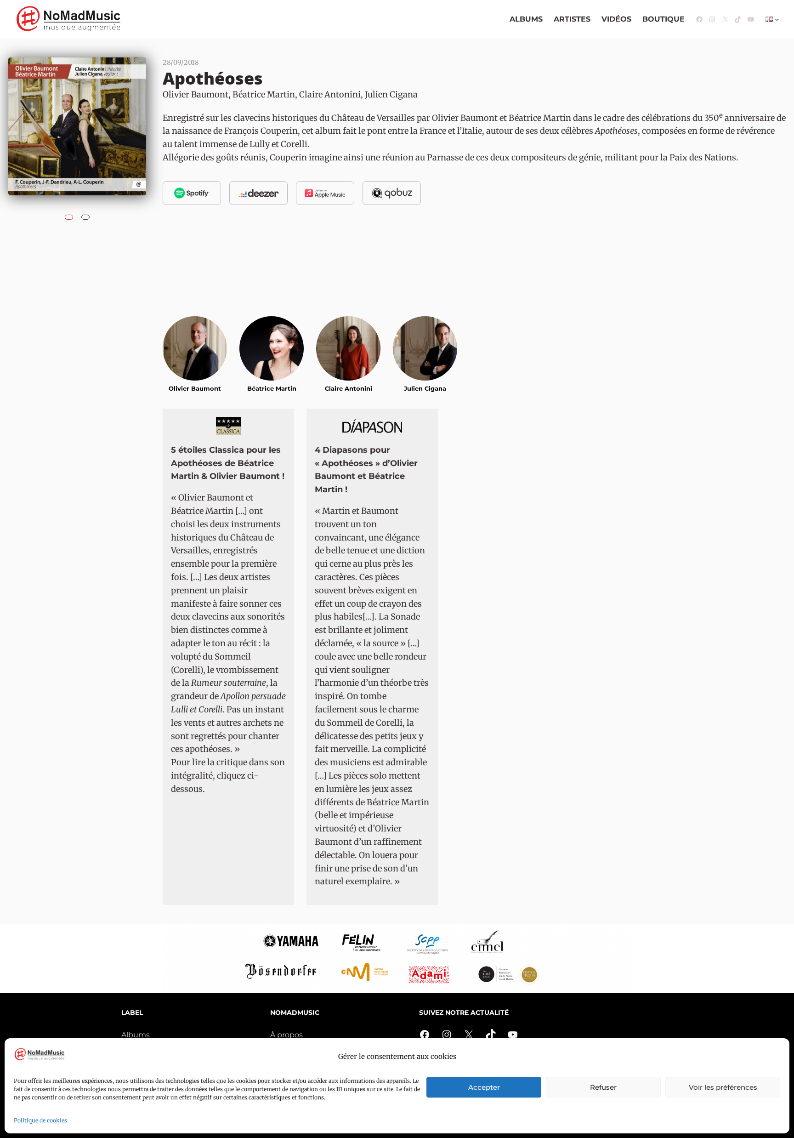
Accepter (484, 1087)
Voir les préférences (723, 1087)
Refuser (603, 1087)
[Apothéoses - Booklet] (85, 214)
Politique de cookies (40, 1120)
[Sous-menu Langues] (777, 19)
